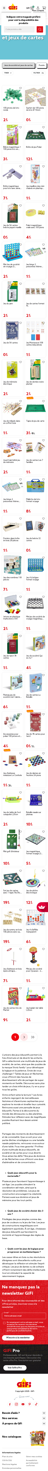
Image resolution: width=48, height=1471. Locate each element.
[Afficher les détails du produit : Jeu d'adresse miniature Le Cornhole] (12, 761)
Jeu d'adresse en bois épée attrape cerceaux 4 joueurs (12, 970)
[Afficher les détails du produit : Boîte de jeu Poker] (35, 135)
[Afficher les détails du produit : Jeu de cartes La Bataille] (35, 682)
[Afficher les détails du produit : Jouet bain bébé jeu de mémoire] (12, 448)
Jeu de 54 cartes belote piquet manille (12, 226)
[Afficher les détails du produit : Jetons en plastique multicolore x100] (12, 604)
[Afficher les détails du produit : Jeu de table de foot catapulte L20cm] (12, 800)
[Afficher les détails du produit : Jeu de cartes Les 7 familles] (35, 448)
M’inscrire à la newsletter (18, 1338)
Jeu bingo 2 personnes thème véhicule (11, 500)
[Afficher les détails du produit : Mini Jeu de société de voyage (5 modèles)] (12, 252)
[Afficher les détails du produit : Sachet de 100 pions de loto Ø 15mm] (35, 95)
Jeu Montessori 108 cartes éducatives (34, 344)
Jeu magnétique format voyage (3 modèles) (33, 853)
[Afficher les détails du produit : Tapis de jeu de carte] (35, 408)
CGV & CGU (7, 1461)
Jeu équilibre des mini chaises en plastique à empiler (35, 187)
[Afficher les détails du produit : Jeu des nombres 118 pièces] (12, 565)
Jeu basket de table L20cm (34, 1009)
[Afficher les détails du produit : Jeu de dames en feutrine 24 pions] (35, 761)
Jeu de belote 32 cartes (33, 539)
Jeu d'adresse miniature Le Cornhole (12, 774)
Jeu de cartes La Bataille (33, 696)
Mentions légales (9, 1464)
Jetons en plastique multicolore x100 (11, 618)
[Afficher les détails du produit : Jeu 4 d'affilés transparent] (35, 917)
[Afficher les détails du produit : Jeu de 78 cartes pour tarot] (35, 722)
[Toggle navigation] (4, 8)
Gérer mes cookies (34, 1457)
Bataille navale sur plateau (33, 813)
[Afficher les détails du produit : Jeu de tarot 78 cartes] (12, 643)
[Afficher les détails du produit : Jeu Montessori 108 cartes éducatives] (35, 330)
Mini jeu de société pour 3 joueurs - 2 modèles (34, 970)
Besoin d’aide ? (11, 1413)
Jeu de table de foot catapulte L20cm (12, 813)
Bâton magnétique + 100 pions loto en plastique (12, 148)
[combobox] (8, 73)
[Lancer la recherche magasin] (40, 29)
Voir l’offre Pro (15, 1368)
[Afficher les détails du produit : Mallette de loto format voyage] (35, 487)
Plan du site (7, 1457)
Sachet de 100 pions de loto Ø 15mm (35, 109)
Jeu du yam (8, 304)
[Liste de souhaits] (20, 88)
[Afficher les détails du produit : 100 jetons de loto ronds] (12, 95)
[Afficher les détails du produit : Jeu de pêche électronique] (35, 878)
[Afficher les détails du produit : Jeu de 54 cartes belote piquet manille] (12, 213)
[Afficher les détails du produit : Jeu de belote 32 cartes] (35, 526)
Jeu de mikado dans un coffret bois (11, 422)
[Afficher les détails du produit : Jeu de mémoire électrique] (12, 369)
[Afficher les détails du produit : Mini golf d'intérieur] (12, 839)
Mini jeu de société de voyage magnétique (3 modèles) (35, 618)
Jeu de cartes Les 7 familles (34, 461)
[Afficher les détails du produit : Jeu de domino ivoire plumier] (35, 369)
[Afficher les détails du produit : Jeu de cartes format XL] (35, 291)
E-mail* (6, 1313)
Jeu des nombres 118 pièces (12, 579)
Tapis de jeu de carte (35, 421)
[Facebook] (10, 1404)
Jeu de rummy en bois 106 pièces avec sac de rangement (12, 931)
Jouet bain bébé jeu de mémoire (11, 461)
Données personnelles (11, 1468)
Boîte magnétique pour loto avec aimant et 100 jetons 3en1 (12, 187)
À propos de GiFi (12, 1423)
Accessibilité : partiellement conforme (32, 1463)
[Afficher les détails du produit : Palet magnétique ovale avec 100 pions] (35, 213)
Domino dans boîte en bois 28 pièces (11, 539)
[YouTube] (23, 1404)
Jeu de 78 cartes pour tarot (35, 735)
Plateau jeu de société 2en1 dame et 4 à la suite (11, 696)
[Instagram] (16, 1404)
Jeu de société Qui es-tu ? (34, 657)
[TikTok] (36, 1404)
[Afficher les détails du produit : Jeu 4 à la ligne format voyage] (35, 565)
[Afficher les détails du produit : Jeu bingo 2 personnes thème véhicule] (12, 487)
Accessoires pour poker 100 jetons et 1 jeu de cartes (12, 735)
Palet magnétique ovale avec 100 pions (35, 226)
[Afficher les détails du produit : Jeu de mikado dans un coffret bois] (12, 408)
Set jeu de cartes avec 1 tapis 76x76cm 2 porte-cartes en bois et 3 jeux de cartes (12, 892)
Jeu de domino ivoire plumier (35, 383)
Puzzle (42, 65)
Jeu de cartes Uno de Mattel (12, 1009)
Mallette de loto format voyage (33, 500)
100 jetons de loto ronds (11, 109)
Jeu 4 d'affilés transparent (32, 931)
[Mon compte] (38, 7)
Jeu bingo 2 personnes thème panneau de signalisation (34, 266)
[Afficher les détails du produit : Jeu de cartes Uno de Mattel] (12, 995)
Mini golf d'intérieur (11, 852)
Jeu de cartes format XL (35, 305)
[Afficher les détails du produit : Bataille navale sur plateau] (35, 800)
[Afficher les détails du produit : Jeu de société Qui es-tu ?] (35, 643)
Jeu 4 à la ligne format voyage (32, 579)
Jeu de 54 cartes (10, 343)
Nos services (10, 1418)
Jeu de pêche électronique (32, 892)
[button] (32, 7)
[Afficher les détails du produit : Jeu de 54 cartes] (12, 330)
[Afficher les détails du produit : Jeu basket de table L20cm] (35, 995)
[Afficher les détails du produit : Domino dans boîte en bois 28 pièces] (12, 526)
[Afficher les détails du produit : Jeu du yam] (12, 291)
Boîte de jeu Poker (34, 147)
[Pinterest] (29, 1404)
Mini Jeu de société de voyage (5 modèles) (11, 266)
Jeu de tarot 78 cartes (9, 657)
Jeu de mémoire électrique (10, 383)
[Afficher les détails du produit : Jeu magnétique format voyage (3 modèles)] (35, 839)
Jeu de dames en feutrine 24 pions (33, 774)
